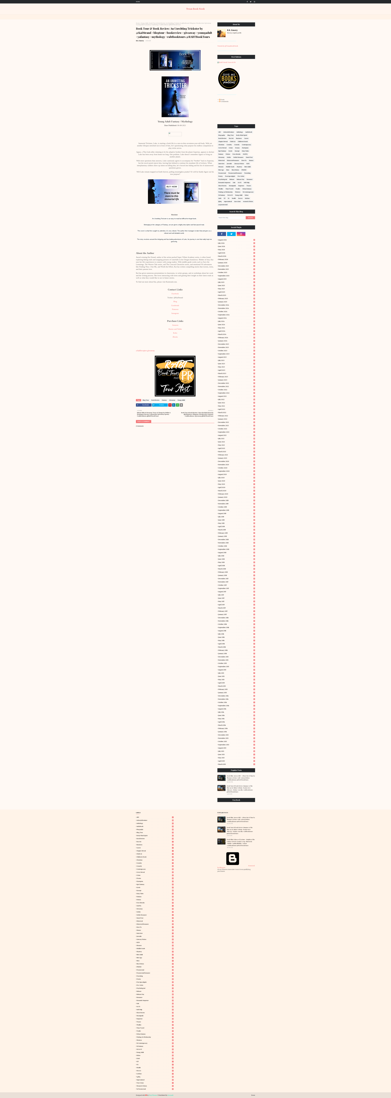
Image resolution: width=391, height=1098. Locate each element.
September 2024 (236, 315)
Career (246, 138)
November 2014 (236, 699)
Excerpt (237, 151)
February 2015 (236, 689)
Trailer (238, 189)
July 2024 (236, 321)
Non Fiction (235, 170)
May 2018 (236, 562)
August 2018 (236, 552)
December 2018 (236, 539)
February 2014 (236, 728)
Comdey (229, 144)
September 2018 (236, 549)
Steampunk (232, 185)
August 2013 (236, 748)
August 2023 (236, 357)
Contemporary (246, 144)
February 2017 (236, 611)
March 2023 (236, 373)
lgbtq (219, 201)
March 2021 (236, 452)
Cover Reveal (222, 148)
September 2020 (236, 471)
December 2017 (236, 579)
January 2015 (236, 693)
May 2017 (236, 601)
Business (239, 138)
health (234, 198)
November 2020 (236, 465)
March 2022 (236, 412)
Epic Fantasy (222, 151)
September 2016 (236, 627)
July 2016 (236, 634)
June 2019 (236, 520)
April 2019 (236, 526)
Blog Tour (146, 400)
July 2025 (236, 282)
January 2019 (236, 536)
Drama (237, 148)
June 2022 (236, 403)
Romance (249, 179)
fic (228, 198)
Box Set (231, 138)
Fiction (228, 154)
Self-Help (246, 182)
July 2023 (236, 360)
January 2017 (236, 614)
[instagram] (254, 1)
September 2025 (236, 276)
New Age (221, 170)
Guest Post (249, 157)
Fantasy (164, 400)
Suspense (241, 185)
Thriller (220, 189)
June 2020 (236, 481)
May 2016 (236, 640)
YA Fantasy (221, 195)
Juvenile (229, 163)
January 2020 (236, 497)
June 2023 (236, 364)
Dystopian (245, 148)
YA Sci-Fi (230, 195)
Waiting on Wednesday (225, 192)
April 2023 (236, 370)
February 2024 (236, 338)
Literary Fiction (239, 163)
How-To (244, 160)
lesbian (247, 198)
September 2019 (236, 510)
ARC (219, 132)
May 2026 (236, 250)
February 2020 (236, 494)
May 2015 (236, 679)
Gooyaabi (170, 1095)
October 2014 (236, 702)
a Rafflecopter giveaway (145, 351)
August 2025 (236, 279)
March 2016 (236, 647)
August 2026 (236, 240)
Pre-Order (241, 176)
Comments (224, 101)
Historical (221, 160)
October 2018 (236, 546)
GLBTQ (245, 154)
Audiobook (248, 132)
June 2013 (236, 754)
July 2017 (236, 595)
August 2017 (236, 592)
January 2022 (236, 419)
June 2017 (236, 598)
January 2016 (236, 653)
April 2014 (236, 722)
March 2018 (236, 569)
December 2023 (236, 344)
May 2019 (236, 523)
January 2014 (236, 732)
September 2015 (236, 666)
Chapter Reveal (222, 141)
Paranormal (222, 173)
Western (237, 192)
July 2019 (236, 517)
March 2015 (236, 686)
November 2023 (236, 347)
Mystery (239, 167)
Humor (251, 160)
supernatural (228, 201)
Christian (221, 144)
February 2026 (236, 259)
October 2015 (236, 663)
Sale (234, 182)
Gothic (229, 157)
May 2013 (236, 758)
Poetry (220, 176)
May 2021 (236, 445)
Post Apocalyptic (230, 176)
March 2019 (236, 530)
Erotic (230, 151)
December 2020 (236, 461)
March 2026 (236, 256)
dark (219, 198)
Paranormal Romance (235, 173)
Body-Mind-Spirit (241, 135)
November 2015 (236, 660)
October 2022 (236, 390)
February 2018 (236, 572)
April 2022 (236, 409)
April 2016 (236, 644)
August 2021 (236, 435)
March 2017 (236, 608)
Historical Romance (233, 160)
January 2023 (236, 380)
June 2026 (236, 246)
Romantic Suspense (224, 182)
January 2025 (236, 302)
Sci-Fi (239, 182)
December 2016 (236, 618)
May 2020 (236, 484)
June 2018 (236, 559)
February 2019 (236, 533)
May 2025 (236, 289)
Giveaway (172, 400)
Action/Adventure (228, 132)
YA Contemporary (248, 192)
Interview (221, 163)
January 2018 (236, 575)
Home (138, 1)
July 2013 (236, 751)
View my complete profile (234, 33)
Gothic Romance (238, 157)
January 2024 (236, 341)
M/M (247, 163)
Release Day (240, 179)
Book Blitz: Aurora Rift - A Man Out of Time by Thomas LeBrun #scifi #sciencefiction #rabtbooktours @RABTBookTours (241, 778)
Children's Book (243, 141)
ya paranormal (222, 204)
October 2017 (236, 585)
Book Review (155, 400)
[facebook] (247, 1)
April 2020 (236, 487)
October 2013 (236, 741)
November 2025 (236, 269)
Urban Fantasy (247, 189)
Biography (221, 135)
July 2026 (236, 243)
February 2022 (236, 416)
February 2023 (236, 377)
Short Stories (222, 185)
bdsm (246, 195)
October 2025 (236, 272)
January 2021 (236, 458)
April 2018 (236, 566)
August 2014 (236, 709)
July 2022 (236, 399)
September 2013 (236, 745)
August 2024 (236, 318)
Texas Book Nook (195, 9)
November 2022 (236, 386)
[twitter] (250, 1)
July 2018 (236, 556)
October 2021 (236, 429)
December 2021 (236, 422)
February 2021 (236, 455)
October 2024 (236, 311)
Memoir (220, 167)
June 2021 (236, 442)
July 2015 (236, 673)
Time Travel (229, 189)
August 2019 (236, 513)
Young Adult (144, 23)
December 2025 (236, 266)
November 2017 (236, 582)
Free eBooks (236, 154)
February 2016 (236, 650)
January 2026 (236, 263)
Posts (222, 100)
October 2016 (236, 624)
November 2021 (236, 425)
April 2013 (236, 761)
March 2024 (236, 334)
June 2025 (236, 285)
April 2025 (236, 292)
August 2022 (236, 396)
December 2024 (236, 305)
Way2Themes (153, 1095)
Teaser (249, 185)
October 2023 (236, 351)
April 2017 (236, 605)
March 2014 (236, 725)
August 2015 (236, 670)
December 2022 (236, 383)
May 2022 (236, 406)
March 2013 (236, 764)
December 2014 (236, 696)
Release (232, 179)
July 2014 (236, 712)
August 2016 (236, 631)
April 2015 (236, 683)
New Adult (247, 167)
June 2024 (236, 324)
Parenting (247, 173)
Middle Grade (230, 167)
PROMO (244, 170)
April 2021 (236, 448)
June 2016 (236, 637)
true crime (237, 201)
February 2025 (236, 298)
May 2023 (236, 367)
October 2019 (236, 507)
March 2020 (236, 491)
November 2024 (236, 308)
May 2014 (236, 719)
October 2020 (236, 468)
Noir (227, 170)
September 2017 (236, 588)
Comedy (236, 144)
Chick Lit (232, 141)
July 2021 (236, 438)
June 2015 (236, 676)
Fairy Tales (245, 151)
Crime (231, 148)
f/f (224, 198)
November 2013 (236, 738)
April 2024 (236, 331)
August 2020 (236, 474)
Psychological (222, 179)
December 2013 (236, 735)
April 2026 (236, 253)
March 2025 (236, 295)
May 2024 (236, 328)
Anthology (240, 132)
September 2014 (236, 706)
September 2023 (236, 354)
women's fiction (248, 201)
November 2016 (236, 621)
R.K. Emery (140, 41)
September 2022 (236, 393)
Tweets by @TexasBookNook (227, 46)
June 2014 (236, 715)
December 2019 (236, 500)
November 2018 (236, 543)
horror (240, 198)
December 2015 (236, 657)
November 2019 (236, 504)
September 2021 (236, 432)
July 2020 (236, 478)
